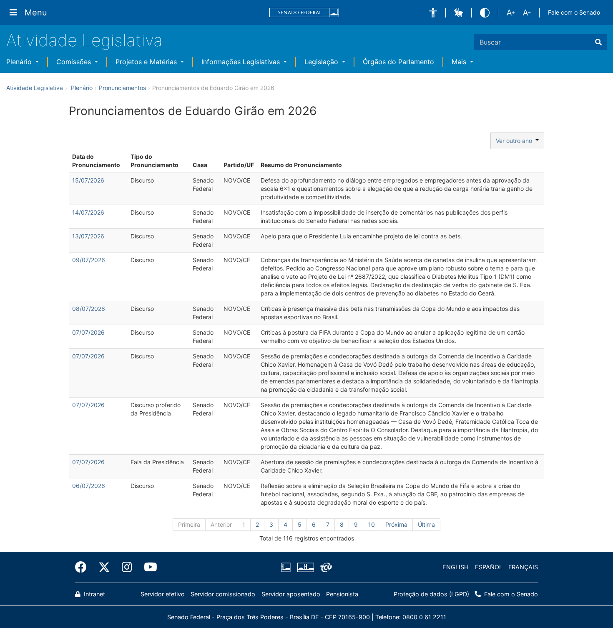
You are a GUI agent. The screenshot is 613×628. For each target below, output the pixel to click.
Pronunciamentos (122, 87)
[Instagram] (127, 567)
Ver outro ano (515, 140)
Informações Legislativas (241, 62)
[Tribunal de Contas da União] (324, 567)
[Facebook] (84, 567)
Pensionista (342, 594)
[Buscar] (598, 42)
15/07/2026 (88, 180)
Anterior (221, 524)
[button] (433, 13)
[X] (104, 567)
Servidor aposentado (290, 594)
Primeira (189, 524)
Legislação (322, 62)
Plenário (20, 62)
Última (426, 524)
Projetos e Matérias (147, 62)
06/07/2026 (88, 485)
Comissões (74, 62)
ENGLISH (455, 566)
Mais (460, 62)
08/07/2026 (88, 308)
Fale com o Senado (574, 12)
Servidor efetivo (163, 594)
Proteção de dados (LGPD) (431, 594)
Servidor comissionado (223, 594)
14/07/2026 (88, 212)
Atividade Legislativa (84, 40)
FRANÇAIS (523, 566)
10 (371, 524)
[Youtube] (147, 567)
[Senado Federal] (304, 13)
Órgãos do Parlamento (398, 62)
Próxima (396, 524)
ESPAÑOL (488, 566)
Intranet (93, 594)
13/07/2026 (88, 236)
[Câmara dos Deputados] (287, 567)
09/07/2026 (88, 259)
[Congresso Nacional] (305, 567)
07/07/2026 (88, 332)
